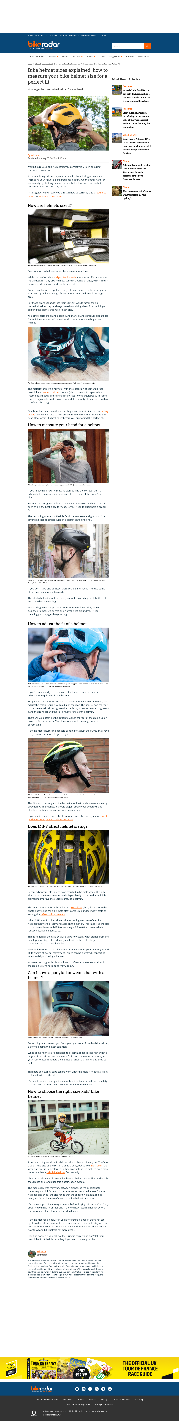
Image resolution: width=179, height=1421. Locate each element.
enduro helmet (51, 392)
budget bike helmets (64, 277)
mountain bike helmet (51, 196)
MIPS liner (76, 907)
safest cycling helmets (52, 914)
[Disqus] (71, 1320)
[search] (147, 46)
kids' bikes (97, 1165)
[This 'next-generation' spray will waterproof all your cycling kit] (117, 191)
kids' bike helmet (56, 1172)
